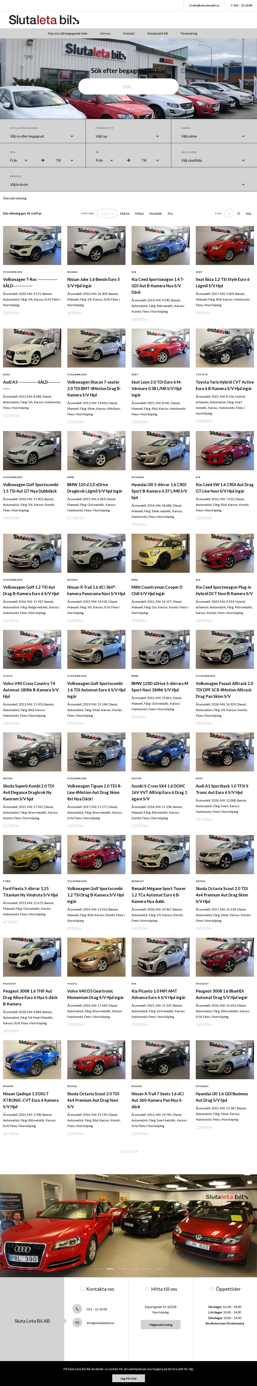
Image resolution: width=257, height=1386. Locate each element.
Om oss (105, 33)
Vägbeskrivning (160, 1324)
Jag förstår (128, 1378)
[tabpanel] (128, 1225)
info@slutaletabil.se (205, 5)
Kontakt (129, 33)
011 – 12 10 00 (243, 5)
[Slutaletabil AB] (44, 19)
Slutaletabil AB (157, 33)
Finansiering (189, 33)
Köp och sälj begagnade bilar (68, 33)
